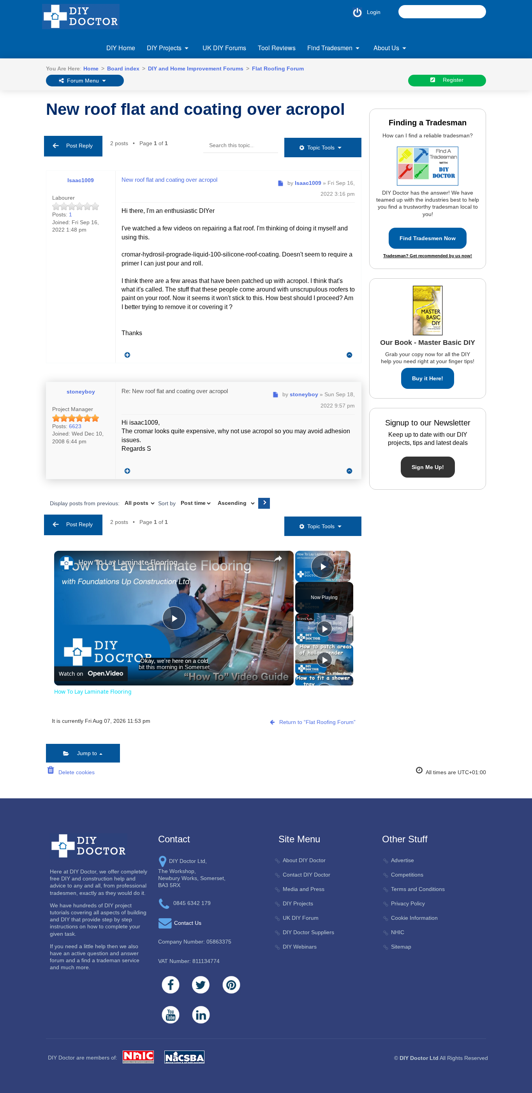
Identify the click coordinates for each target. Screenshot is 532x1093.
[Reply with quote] (125, 353)
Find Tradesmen (329, 47)
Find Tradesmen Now (428, 238)
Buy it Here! (427, 378)
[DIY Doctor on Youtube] (171, 1015)
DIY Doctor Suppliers (308, 932)
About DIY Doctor (304, 860)
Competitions (407, 875)
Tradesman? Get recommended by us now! (427, 255)
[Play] (324, 628)
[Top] (349, 355)
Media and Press (303, 889)
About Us (386, 47)
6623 (75, 426)
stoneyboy (81, 391)
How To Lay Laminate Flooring (128, 562)
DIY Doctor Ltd (419, 1058)
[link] (66, 563)
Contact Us (187, 923)
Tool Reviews (277, 47)
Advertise (402, 860)
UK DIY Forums (224, 47)
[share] (278, 559)
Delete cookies (75, 772)
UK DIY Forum (301, 918)
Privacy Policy (408, 903)
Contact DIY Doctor (306, 875)
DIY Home (120, 47)
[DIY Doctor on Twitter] (201, 985)
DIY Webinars (300, 947)
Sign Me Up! (428, 467)
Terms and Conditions (418, 889)
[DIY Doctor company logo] (88, 845)
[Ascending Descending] (235, 503)
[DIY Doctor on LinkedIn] (201, 1015)
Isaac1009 (80, 180)
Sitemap (401, 947)
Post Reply (77, 145)
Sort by (167, 503)
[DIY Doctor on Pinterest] (231, 985)
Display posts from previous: (85, 503)
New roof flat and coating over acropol (195, 109)
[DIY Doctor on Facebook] (171, 985)
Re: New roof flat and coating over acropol (175, 391)
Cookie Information (414, 918)
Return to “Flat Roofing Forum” (317, 722)
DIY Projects (164, 47)
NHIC (397, 932)
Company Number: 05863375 (194, 941)
